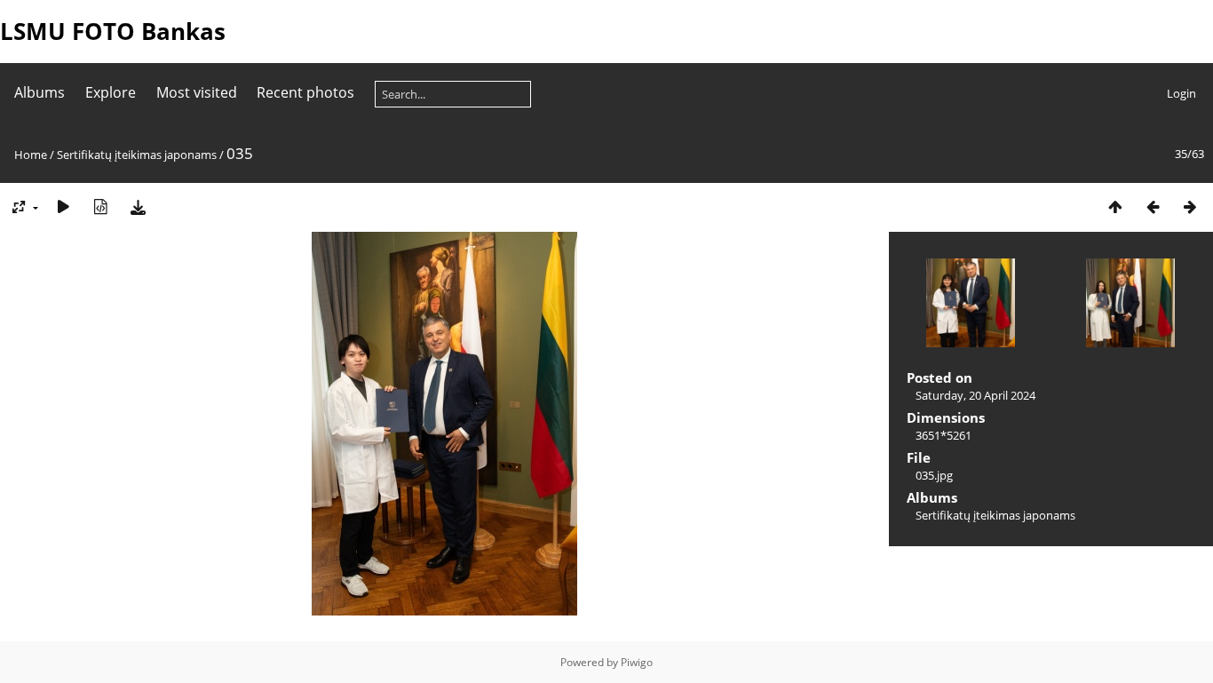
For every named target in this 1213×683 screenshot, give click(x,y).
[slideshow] (63, 206)
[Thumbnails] (1115, 206)
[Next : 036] (1190, 206)
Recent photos (305, 92)
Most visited (196, 92)
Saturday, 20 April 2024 (975, 395)
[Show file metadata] (100, 206)
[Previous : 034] (1152, 206)
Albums (39, 92)
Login (1181, 93)
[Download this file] (137, 206)
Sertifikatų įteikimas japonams (137, 155)
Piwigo (637, 662)
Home (30, 155)
